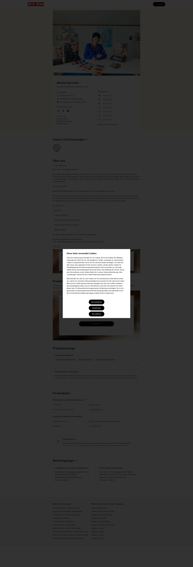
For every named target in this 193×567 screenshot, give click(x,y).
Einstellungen (96, 308)
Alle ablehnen (96, 314)
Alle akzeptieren (96, 302)
